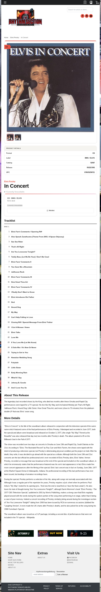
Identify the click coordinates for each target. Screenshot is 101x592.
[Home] (25, 17)
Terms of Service (59, 587)
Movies (11, 565)
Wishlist (51, 210)
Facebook (73, 557)
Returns (71, 586)
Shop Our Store (14, 560)
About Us (12, 567)
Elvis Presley (14, 37)
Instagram (73, 560)
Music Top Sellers (15, 562)
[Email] (91, 16)
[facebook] (82, 16)
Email (71, 562)
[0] (97, 3)
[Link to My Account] (91, 3)
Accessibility (85, 586)
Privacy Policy (46, 587)
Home (6, 37)
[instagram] (87, 16)
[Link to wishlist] (85, 3)
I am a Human (62, 574)
